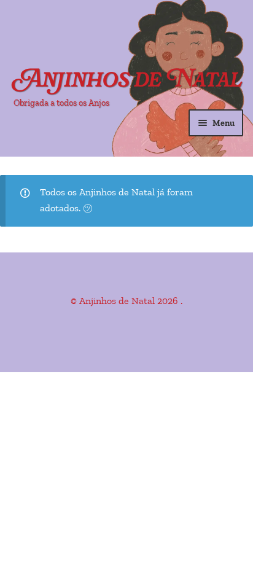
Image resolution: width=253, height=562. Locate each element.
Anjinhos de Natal (128, 80)
